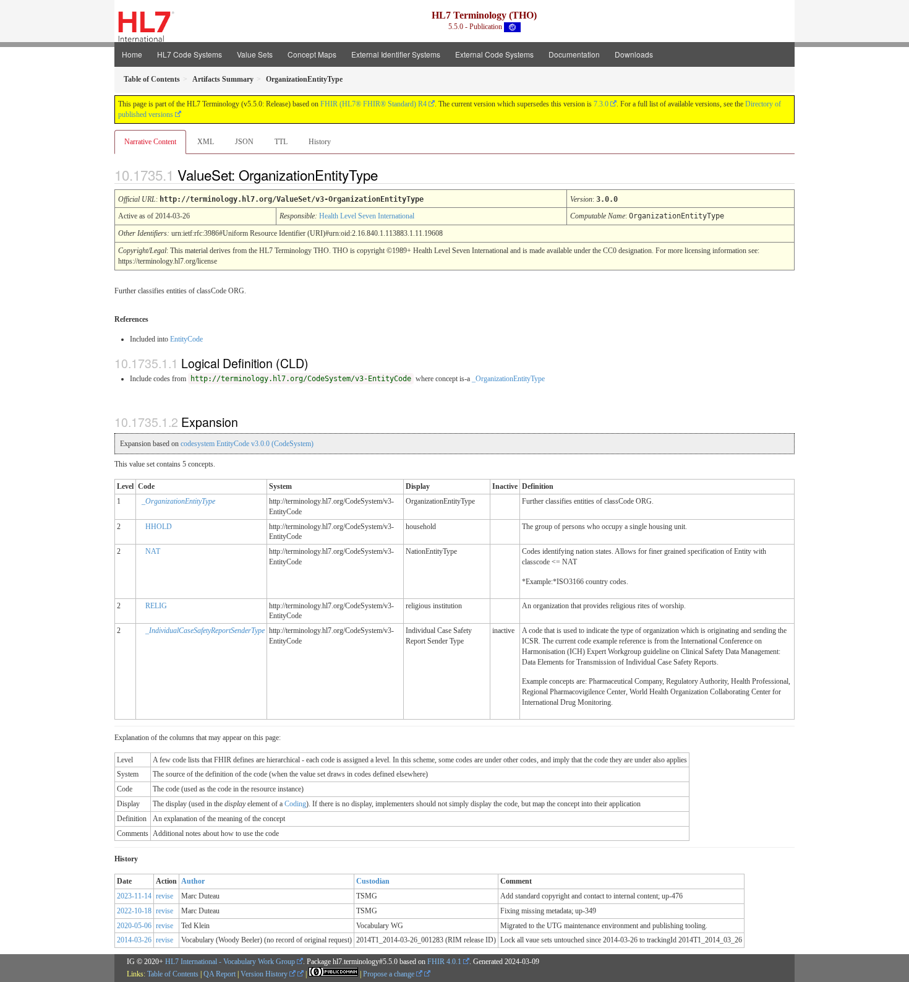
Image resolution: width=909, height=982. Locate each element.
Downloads (634, 54)
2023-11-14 (134, 896)
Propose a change (389, 974)
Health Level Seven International (366, 216)
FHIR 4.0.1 (444, 961)
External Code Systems (494, 54)
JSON (244, 141)
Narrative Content (150, 141)
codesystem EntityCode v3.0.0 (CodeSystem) (247, 443)
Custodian (373, 881)
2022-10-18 (134, 911)
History (320, 141)
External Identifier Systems (395, 54)
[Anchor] (388, 174)
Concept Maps (312, 54)
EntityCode (186, 339)
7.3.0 (601, 104)
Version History (265, 974)
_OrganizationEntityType (508, 378)
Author (193, 881)
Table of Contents (172, 974)
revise (164, 896)
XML (205, 141)
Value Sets (255, 54)
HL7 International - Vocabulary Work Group (230, 961)
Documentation (574, 54)
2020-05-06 (134, 925)
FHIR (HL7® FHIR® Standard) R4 (373, 104)
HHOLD (158, 526)
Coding (295, 803)
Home (132, 54)
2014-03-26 (134, 940)
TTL (281, 141)
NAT (152, 551)
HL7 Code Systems (189, 54)
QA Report (219, 974)
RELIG (156, 605)
